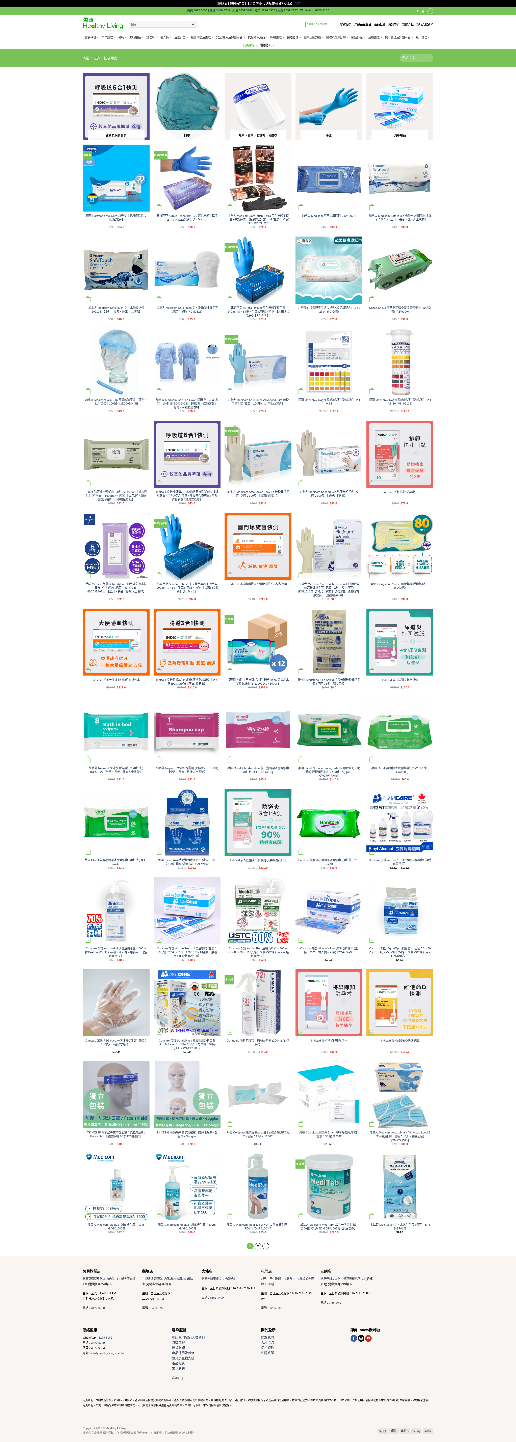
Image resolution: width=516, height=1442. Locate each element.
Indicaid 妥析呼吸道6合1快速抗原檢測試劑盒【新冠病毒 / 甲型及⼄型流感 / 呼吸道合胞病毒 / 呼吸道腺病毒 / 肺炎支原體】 (187, 495)
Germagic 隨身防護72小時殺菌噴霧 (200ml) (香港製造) (258, 1042)
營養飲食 (90, 37)
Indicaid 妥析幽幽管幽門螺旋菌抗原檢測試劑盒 (258, 584)
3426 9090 (98, 1308)
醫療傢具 (266, 45)
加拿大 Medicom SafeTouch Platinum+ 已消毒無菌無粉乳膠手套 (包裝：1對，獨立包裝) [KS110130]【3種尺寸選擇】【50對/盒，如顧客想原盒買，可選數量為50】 (329, 589)
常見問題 (178, 1368)
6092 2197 (336, 1302)
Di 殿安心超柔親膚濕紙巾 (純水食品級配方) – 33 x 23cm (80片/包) (329, 309)
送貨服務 (178, 1347)
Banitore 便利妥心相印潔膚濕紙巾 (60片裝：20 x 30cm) (329, 861)
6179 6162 (105, 1337)
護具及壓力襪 (312, 37)
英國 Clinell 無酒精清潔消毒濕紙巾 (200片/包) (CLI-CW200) (400, 770)
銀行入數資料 (424, 24)
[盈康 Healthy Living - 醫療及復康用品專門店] (103, 24)
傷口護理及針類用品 (397, 37)
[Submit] (192, 24)
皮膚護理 (374, 37)
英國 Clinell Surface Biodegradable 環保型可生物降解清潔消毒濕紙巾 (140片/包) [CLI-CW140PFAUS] (329, 771)
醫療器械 (292, 37)
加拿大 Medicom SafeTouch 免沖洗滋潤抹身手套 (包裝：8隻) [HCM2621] (187, 309)
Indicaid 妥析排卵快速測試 (400, 492)
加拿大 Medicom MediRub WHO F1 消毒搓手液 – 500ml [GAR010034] (258, 1226)
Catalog (177, 1377)
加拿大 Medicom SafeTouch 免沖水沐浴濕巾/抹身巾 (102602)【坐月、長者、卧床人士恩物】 (400, 217)
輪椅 (121, 37)
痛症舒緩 (357, 37)
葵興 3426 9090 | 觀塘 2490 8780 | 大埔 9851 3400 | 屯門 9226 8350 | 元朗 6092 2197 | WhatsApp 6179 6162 (258, 10)
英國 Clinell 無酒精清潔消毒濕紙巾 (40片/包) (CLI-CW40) (116, 861)
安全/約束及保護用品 (229, 37)
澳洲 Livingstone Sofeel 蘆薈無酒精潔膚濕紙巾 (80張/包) (399, 585)
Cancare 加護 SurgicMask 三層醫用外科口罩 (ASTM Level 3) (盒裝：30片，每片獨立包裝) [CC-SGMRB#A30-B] (187, 1044)
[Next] (265, 1246)
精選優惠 (346, 24)
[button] (422, 11)
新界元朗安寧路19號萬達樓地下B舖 (342, 1278)
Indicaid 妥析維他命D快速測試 (400, 1040)
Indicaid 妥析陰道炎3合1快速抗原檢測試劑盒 (258, 860)
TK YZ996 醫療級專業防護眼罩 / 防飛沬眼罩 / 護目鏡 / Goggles (187, 1134)
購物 (86, 58)
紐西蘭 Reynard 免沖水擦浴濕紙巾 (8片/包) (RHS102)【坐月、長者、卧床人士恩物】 (116, 770)
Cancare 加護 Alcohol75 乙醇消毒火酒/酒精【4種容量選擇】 (400, 861)
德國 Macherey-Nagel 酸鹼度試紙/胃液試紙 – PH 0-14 (329, 401)
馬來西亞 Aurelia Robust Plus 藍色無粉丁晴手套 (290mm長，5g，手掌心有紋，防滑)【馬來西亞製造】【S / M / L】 (187, 587)
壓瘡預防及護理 (201, 37)
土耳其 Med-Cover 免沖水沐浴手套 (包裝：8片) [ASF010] (400, 1226)
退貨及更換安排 (183, 1358)
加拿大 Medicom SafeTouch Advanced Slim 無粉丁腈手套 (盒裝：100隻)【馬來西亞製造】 (258, 401)
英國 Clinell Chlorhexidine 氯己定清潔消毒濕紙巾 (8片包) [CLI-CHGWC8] (258, 770)
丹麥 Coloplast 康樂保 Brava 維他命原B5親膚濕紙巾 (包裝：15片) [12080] (258, 1134)
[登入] (417, 11)
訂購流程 (408, 24)
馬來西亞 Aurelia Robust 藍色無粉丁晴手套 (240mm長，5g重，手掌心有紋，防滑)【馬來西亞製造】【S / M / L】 (258, 311)
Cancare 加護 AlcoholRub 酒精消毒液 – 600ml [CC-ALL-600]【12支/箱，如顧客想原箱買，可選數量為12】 (258, 952)
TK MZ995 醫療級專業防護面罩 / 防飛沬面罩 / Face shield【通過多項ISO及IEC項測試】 (116, 1134)
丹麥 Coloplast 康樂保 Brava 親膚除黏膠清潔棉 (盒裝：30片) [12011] (329, 1134)
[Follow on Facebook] (430, 11)
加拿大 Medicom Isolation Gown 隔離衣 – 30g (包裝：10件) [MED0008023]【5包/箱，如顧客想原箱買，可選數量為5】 (187, 403)
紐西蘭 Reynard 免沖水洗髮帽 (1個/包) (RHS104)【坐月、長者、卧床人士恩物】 (187, 770)
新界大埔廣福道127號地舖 (218, 1278)
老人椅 (164, 37)
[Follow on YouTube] (368, 1338)
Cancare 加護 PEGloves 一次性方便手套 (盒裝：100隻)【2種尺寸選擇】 (116, 1042)
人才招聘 (267, 1342)
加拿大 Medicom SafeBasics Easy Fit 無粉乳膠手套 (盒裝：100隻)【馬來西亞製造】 (258, 493)
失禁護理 (107, 37)
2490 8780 (157, 1308)
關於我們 (267, 1337)
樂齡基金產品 (362, 24)
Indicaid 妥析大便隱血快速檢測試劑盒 (116, 680)
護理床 (150, 37)
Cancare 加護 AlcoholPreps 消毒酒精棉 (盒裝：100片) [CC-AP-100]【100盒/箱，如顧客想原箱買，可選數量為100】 (187, 952)
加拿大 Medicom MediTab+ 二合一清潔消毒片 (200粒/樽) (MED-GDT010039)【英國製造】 (329, 1226)
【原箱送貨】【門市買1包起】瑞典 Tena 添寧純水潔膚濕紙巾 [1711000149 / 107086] (258, 681)
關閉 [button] (298, 3)
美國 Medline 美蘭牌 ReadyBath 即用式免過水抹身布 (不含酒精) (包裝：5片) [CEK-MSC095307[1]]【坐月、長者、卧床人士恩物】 (116, 587)
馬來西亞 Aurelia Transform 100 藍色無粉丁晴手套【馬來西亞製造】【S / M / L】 (187, 217)
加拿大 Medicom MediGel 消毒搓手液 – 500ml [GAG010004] (187, 1226)
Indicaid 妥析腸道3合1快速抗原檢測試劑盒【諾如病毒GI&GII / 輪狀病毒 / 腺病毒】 (187, 681)
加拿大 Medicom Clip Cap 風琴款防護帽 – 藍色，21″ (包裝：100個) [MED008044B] (116, 401)
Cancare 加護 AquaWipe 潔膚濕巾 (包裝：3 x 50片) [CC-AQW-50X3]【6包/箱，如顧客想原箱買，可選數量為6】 (400, 952)
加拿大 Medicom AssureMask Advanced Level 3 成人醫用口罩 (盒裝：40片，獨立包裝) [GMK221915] (400, 1136)
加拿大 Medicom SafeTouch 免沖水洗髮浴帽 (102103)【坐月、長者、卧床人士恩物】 (116, 309)
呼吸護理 (276, 37)
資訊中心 (393, 24)
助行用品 (135, 37)
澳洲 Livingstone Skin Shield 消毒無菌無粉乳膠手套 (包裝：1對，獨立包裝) (329, 681)
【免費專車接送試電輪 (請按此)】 (271, 3)
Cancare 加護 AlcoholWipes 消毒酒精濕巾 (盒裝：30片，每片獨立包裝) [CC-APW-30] (329, 950)
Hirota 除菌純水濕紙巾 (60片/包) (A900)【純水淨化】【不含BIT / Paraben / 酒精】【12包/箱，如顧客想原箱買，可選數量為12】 (116, 495)
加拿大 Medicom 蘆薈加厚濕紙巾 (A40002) (329, 215)
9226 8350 (276, 1308)
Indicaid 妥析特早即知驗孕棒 (329, 1040)
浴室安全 (179, 37)
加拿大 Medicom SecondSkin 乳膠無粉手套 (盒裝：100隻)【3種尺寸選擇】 (329, 493)
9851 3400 (217, 1297)
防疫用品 (249, 45)
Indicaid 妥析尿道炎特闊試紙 (400, 680)
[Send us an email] (361, 1338)
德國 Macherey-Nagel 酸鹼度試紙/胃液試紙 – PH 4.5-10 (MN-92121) (400, 401)
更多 (97, 58)
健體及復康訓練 (336, 37)
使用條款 (267, 1347)
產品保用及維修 (183, 1353)
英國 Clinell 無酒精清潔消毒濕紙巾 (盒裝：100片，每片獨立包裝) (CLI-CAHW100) (187, 861)
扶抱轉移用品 (256, 37)
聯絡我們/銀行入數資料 (188, 1337)
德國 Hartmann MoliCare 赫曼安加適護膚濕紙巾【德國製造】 (116, 217)
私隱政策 (267, 1353)
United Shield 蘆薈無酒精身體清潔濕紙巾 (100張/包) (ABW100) (400, 309)
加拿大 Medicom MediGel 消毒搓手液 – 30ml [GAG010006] (116, 1226)
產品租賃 (379, 24)
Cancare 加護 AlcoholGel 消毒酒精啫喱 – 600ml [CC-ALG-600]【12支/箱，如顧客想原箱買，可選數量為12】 (116, 952)
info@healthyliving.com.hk (107, 1353)
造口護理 (421, 37)
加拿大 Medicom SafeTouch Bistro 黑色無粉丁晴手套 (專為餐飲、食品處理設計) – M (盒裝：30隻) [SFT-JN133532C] (258, 219)
